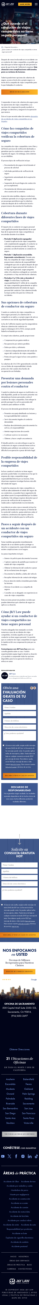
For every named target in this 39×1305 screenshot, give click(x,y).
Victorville (28, 1122)
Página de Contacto (15, 764)
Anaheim (10, 1079)
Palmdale (10, 1098)
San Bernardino (10, 1108)
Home (2, 47)
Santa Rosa (28, 1118)
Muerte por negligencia (19, 1194)
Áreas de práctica (16, 1265)
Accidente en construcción (19, 1198)
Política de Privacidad (23, 1295)
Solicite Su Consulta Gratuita (19, 971)
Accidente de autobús (19, 1242)
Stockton (10, 1122)
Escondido (10, 1084)
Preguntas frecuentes (11, 47)
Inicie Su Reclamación (19, 92)
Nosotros (24, 1257)
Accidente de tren (28, 1181)
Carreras (11, 1269)
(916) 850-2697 (19, 1015)
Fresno (29, 1084)
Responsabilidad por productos (19, 1229)
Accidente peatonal (19, 1246)
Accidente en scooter (19, 1203)
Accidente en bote (19, 1233)
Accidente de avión (11, 1224)
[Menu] (36, 4)
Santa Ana (10, 1118)
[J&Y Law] (8, 4)
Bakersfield (28, 1079)
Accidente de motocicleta (19, 1211)
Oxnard (10, 1093)
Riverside (10, 1103)
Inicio (13, 1257)
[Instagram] (23, 1156)
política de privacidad (11, 767)
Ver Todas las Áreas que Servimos (19, 1134)
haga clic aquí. (15, 926)
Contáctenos (25, 1269)
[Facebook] (16, 1156)
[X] (9, 1156)
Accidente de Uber (11, 1181)
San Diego (10, 1113)
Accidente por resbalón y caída (19, 1186)
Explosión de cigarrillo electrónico (19, 1237)
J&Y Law (29, 1290)
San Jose (28, 1108)
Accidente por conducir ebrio (19, 1220)
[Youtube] (2, 1156)
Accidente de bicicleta (19, 1216)
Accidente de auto (28, 1224)
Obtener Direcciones (19, 1049)
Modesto (10, 1088)
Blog (29, 1265)
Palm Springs (28, 1093)
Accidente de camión (19, 1207)
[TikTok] (36, 1156)
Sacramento (28, 1103)
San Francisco (28, 1113)
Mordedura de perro (19, 1190)
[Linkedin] (30, 1156)
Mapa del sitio (19, 1298)
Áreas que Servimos (19, 1261)
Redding (29, 1098)
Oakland (28, 1088)
